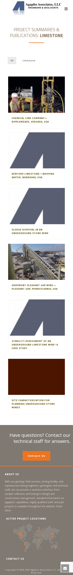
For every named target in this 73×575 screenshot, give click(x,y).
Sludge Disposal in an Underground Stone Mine (30, 231)
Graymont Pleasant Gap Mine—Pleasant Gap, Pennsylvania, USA (35, 287)
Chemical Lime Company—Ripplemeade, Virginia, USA (30, 119)
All (11, 60)
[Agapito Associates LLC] (36, 8)
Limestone (29, 60)
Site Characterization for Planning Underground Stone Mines (33, 403)
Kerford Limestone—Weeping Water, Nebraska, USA (33, 175)
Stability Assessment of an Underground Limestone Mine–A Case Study (35, 344)
